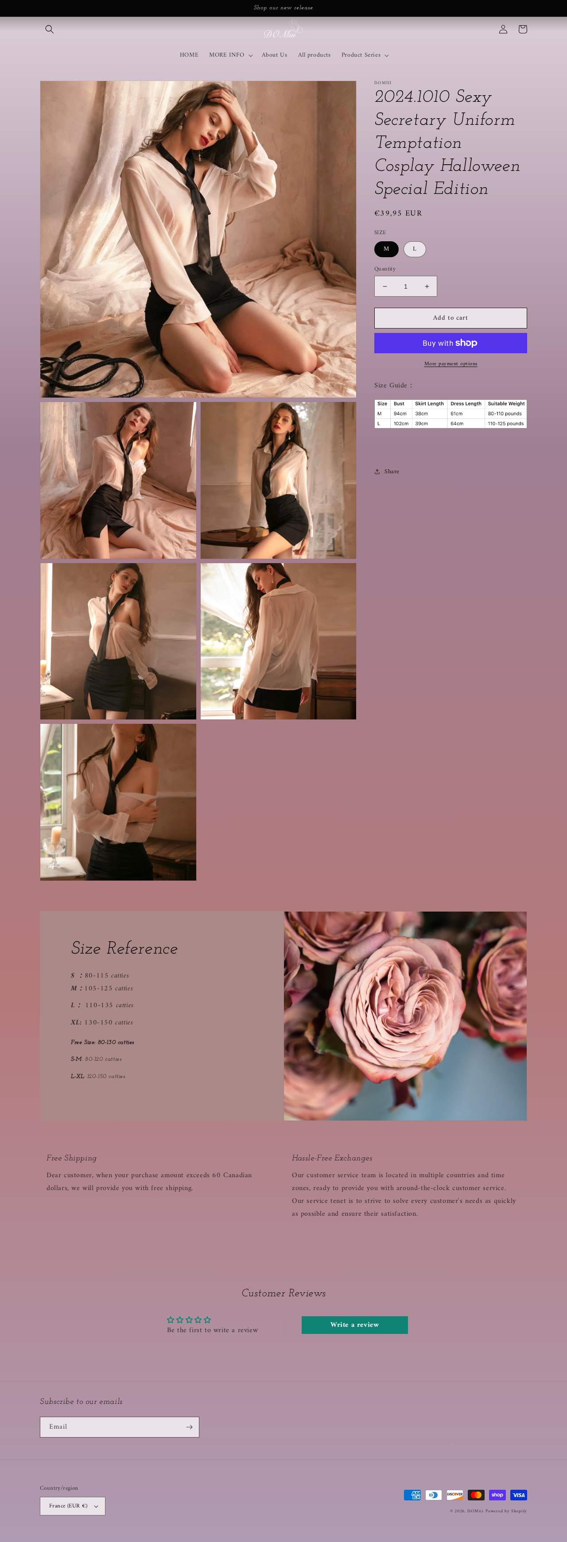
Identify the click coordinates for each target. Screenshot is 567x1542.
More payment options (451, 364)
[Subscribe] (189, 1427)
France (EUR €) (68, 1506)
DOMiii (475, 1511)
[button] (49, 29)
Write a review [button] (354, 1325)
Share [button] (392, 471)
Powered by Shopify (506, 1511)
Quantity (385, 269)
